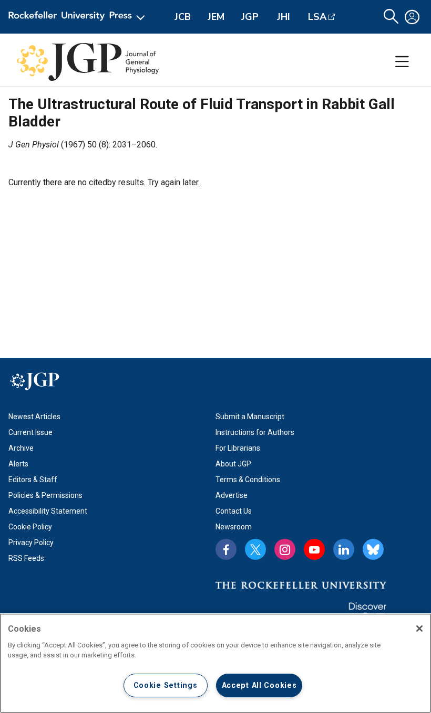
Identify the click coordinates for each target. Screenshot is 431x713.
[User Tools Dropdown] (412, 16)
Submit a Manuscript (250, 416)
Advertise (232, 495)
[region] (215, 663)
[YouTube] (314, 549)
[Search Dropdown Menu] (391, 17)
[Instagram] (284, 549)
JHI (283, 16)
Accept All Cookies (259, 685)
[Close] (419, 628)
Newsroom (234, 527)
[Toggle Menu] (402, 62)
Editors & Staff (32, 479)
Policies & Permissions (45, 495)
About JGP (233, 464)
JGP (250, 16)
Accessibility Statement (47, 511)
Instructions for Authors (255, 432)
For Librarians (238, 448)
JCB (183, 16)
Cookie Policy (30, 527)
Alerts (18, 464)
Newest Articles (34, 416)
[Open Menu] (78, 17)
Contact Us (234, 511)
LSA (317, 16)
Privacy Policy (31, 542)
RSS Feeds (26, 558)
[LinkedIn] (343, 549)
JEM (216, 16)
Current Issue (30, 432)
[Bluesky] (373, 549)
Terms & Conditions (248, 479)
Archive (21, 448)
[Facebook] (226, 549)
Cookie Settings (166, 685)
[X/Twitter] (255, 549)
